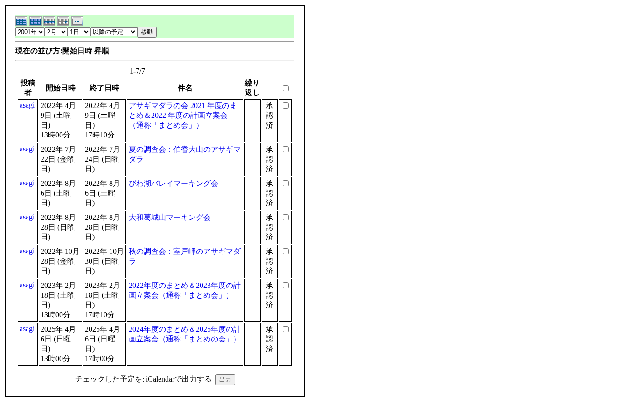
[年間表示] (22, 24)
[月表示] (36, 24)
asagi (27, 105)
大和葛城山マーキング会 (170, 217)
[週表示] (50, 24)
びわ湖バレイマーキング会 (173, 183)
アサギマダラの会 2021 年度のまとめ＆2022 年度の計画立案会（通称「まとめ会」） (183, 115)
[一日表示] (64, 24)
